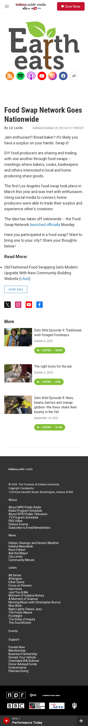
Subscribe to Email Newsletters (29, 527)
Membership (17, 650)
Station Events (18, 524)
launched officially (45, 224)
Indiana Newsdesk (21, 546)
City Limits (15, 556)
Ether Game (17, 582)
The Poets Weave (20, 612)
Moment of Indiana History (26, 595)
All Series (15, 575)
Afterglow (15, 578)
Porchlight (15, 616)
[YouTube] (42, 76)
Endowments (17, 667)
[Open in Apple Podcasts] (31, 76)
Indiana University (48, 484)
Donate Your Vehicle (22, 657)
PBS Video (16, 521)
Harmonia (15, 589)
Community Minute (21, 560)
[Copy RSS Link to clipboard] (10, 76)
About (13, 500)
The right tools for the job (53, 366)
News (12, 535)
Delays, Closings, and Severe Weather (34, 543)
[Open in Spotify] (20, 76)
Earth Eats (16, 289)
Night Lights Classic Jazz (25, 609)
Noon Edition (17, 549)
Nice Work (15, 605)
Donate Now (17, 647)
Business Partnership (23, 654)
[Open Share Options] (74, 76)
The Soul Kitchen (20, 622)
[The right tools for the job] (18, 373)
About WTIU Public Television (28, 514)
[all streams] (82, 720)
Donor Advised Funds (23, 664)
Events (13, 631)
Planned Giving (18, 671)
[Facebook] (63, 76)
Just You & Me (18, 592)
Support (14, 639)
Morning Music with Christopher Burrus (35, 602)
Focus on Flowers (20, 585)
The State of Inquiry (22, 619)
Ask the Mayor (18, 553)
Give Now (72, 6)
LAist (25, 278)
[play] (6, 721)
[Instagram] (52, 76)
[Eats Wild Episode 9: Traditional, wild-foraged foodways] (18, 337)
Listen (13, 567)
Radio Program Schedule (25, 510)
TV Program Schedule (23, 517)
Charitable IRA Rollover (24, 660)
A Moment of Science (23, 599)
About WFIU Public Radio (25, 507)
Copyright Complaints (21, 488)
